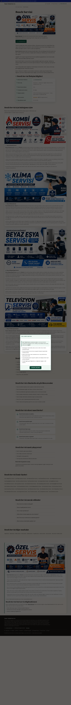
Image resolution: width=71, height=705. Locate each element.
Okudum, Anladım (35, 367)
